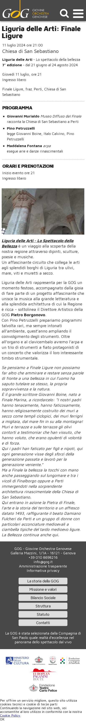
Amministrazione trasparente (43, 566)
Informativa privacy (43, 570)
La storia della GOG (43, 581)
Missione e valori (43, 589)
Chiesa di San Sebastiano (30, 51)
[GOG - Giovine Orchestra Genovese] (26, 9)
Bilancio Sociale (43, 597)
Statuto (43, 614)
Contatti (43, 622)
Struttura (43, 606)
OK (2, 719)
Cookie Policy (10, 715)
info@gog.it (43, 562)
